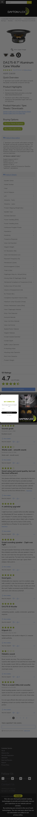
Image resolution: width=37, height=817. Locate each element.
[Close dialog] (36, 395)
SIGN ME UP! (9, 412)
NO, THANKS (9, 415)
